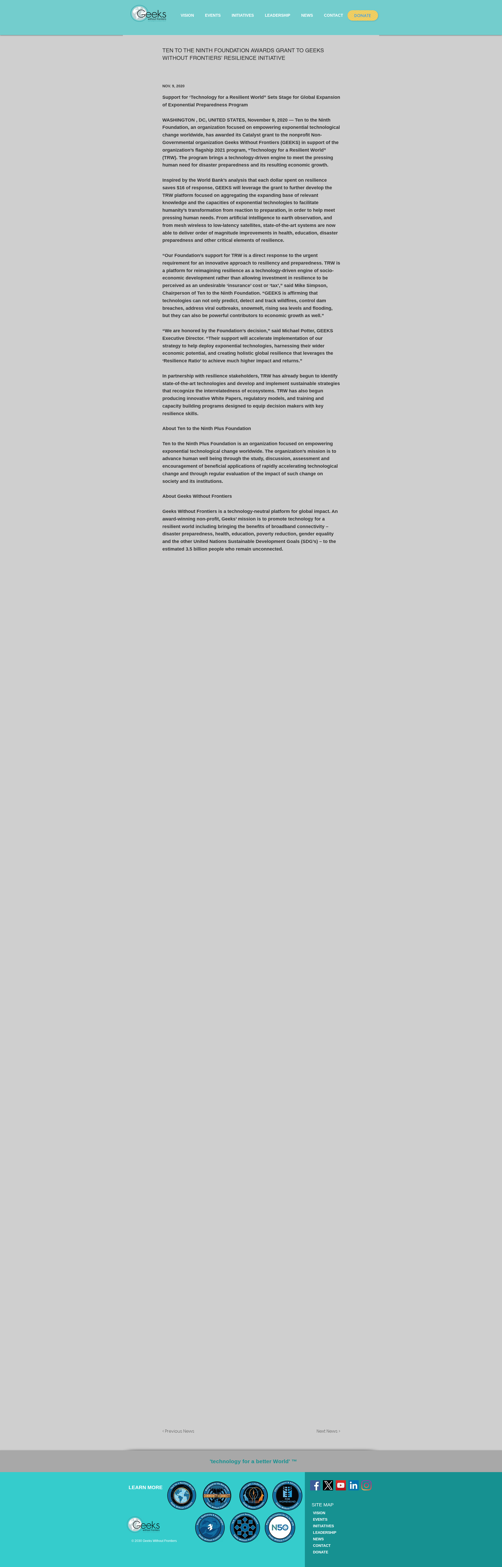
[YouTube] (341, 1485)
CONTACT (322, 1545)
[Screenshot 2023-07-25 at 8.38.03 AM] (328, 1485)
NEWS (318, 1539)
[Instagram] (366, 1485)
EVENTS (320, 1519)
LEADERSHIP (324, 1532)
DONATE (320, 1552)
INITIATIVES (323, 1526)
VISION (319, 1513)
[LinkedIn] (354, 1485)
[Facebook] (315, 1485)
